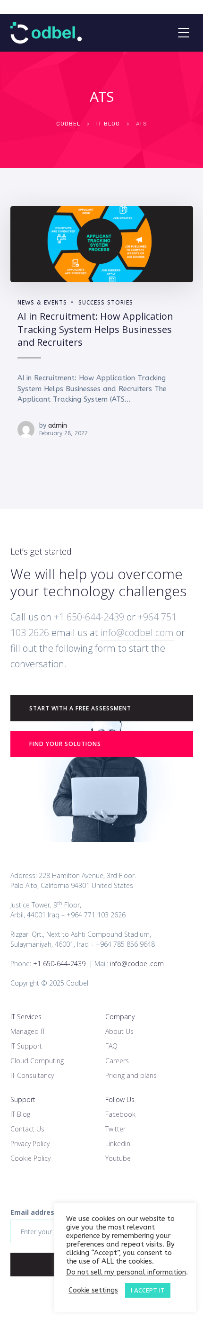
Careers (117, 1060)
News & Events (42, 302)
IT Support (26, 1045)
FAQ (111, 1045)
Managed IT (27, 1031)
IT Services (26, 1016)
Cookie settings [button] (93, 1290)
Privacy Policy (30, 1143)
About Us (119, 1031)
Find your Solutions (65, 744)
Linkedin (117, 1143)
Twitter (115, 1128)
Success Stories (105, 302)
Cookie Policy (30, 1158)
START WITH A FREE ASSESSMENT (80, 708)
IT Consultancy (32, 1075)
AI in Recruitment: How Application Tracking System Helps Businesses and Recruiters (95, 329)
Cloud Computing (37, 1060)
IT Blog (20, 1114)
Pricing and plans (131, 1075)
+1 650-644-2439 (87, 616)
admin (57, 426)
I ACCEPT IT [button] (148, 1290)
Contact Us (27, 1128)
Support (22, 1099)
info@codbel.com (137, 632)
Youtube (118, 1158)
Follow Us (120, 1099)
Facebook (120, 1114)
